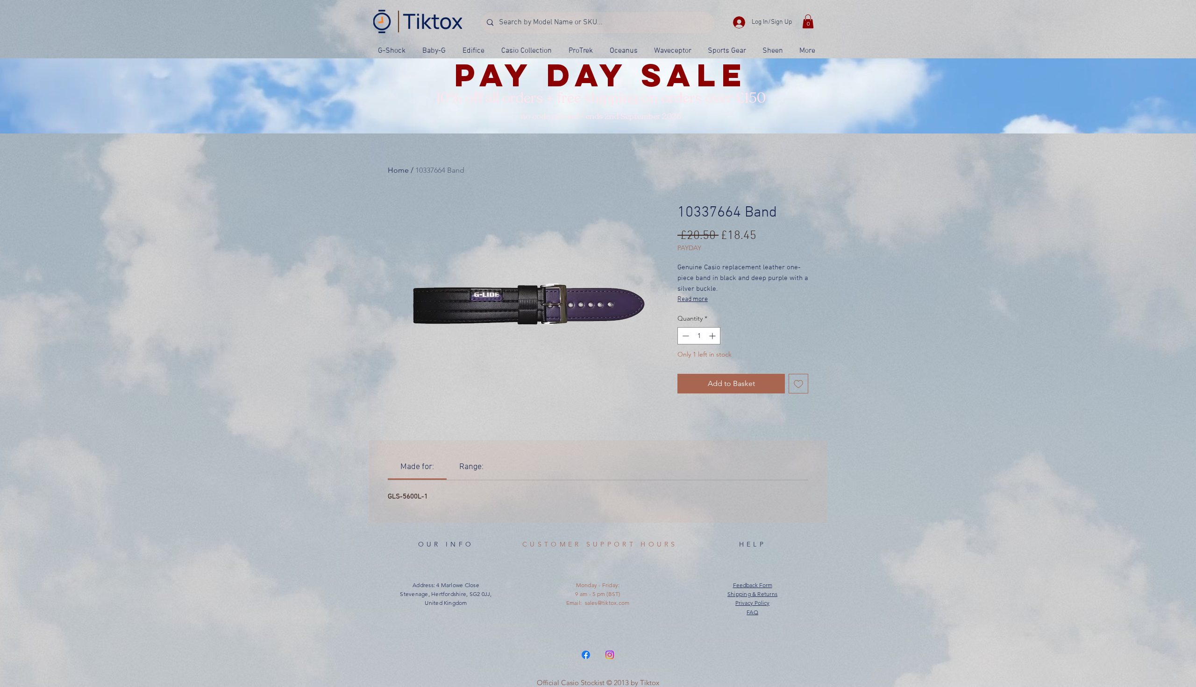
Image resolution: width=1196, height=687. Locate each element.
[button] (808, 21)
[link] (417, 467)
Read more (692, 299)
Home (398, 170)
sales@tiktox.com (607, 602)
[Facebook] (585, 654)
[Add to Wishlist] (798, 383)
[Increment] (713, 336)
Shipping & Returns (752, 593)
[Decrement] (685, 336)
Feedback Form (752, 585)
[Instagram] (609, 654)
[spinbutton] (699, 336)
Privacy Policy (752, 602)
